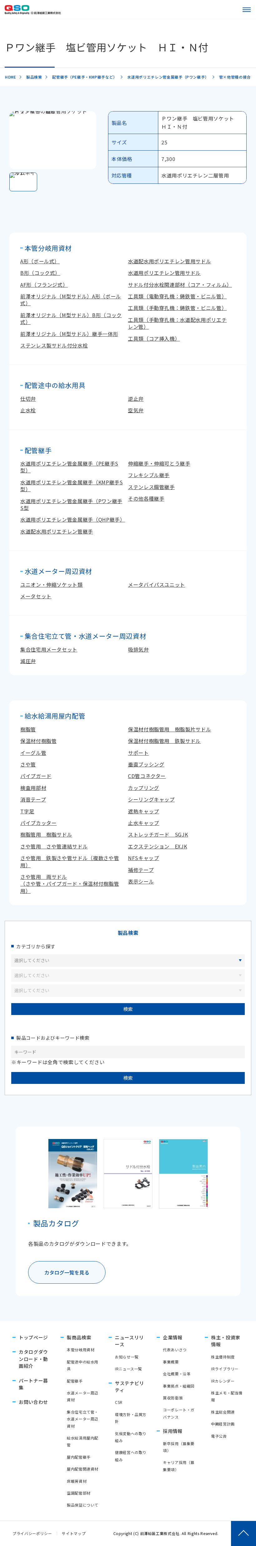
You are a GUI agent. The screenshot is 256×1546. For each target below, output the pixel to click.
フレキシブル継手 (149, 475)
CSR (119, 1402)
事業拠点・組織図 (178, 1386)
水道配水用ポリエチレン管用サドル (169, 261)
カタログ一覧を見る (66, 1272)
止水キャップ (143, 823)
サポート (138, 752)
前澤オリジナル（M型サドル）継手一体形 (69, 334)
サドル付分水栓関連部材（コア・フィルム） (180, 284)
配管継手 (75, 1381)
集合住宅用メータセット (48, 649)
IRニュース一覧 (128, 1368)
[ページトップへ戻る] (243, 1533)
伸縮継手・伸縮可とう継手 (159, 463)
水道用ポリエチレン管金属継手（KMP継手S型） (71, 485)
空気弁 (136, 410)
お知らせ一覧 (127, 1356)
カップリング (143, 787)
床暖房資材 (76, 1481)
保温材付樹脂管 (38, 741)
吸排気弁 (138, 649)
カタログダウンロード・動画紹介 (33, 1358)
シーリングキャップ (151, 799)
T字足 (27, 811)
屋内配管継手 (79, 1457)
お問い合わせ (33, 1402)
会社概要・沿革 (176, 1373)
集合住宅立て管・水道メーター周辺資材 (82, 1419)
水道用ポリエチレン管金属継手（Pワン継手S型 (71, 504)
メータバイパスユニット (156, 584)
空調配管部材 (79, 1493)
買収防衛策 (173, 1397)
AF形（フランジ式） (44, 284)
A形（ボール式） (40, 261)
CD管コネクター (147, 776)
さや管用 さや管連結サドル (54, 846)
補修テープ (141, 869)
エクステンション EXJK (157, 846)
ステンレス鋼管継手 (151, 487)
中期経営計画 (223, 1423)
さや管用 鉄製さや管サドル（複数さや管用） (69, 861)
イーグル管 (33, 752)
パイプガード (36, 776)
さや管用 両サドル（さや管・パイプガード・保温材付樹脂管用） (69, 883)
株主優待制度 (223, 1356)
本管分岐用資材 (80, 1349)
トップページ (33, 1337)
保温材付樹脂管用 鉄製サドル (164, 741)
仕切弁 (28, 398)
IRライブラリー (225, 1368)
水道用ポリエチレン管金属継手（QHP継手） (72, 519)
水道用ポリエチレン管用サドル (164, 272)
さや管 (28, 764)
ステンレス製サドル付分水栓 (54, 345)
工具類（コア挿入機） (154, 338)
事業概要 (171, 1361)
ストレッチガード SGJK (158, 834)
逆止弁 (136, 398)
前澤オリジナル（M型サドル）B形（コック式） (71, 318)
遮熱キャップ (143, 811)
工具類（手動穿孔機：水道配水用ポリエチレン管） (177, 323)
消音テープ (33, 799)
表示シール (141, 881)
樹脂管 (28, 729)
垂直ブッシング (146, 764)
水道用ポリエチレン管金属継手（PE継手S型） (69, 467)
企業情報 (173, 1337)
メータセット (36, 596)
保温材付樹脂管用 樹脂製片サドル (169, 729)
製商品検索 (79, 1337)
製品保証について (82, 1504)
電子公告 (219, 1436)
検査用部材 (33, 787)
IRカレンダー (222, 1381)
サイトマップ (74, 1533)
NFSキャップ (143, 858)
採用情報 (173, 1431)
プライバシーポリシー (32, 1533)
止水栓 (28, 410)
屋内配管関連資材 (82, 1468)
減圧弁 (28, 661)
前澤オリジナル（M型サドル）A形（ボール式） (70, 299)
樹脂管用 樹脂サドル (46, 834)
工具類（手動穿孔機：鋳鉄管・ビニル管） (177, 308)
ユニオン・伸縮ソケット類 (51, 584)
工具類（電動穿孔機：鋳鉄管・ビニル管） (177, 296)
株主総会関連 (223, 1412)
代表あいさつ (175, 1349)
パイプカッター (38, 823)
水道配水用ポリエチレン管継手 (56, 531)
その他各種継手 (146, 498)
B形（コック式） (40, 272)
